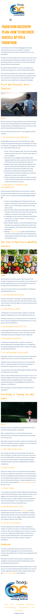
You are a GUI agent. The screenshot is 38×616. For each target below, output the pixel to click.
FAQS (11, 604)
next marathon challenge (10, 573)
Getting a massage (15, 231)
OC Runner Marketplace (10, 607)
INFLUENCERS (30, 604)
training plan (24, 510)
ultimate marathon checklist (26, 482)
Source (3, 118)
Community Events (23, 607)
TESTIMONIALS (20, 604)
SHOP (32, 607)
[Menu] (10, 19)
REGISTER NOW (19, 610)
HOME (6, 604)
